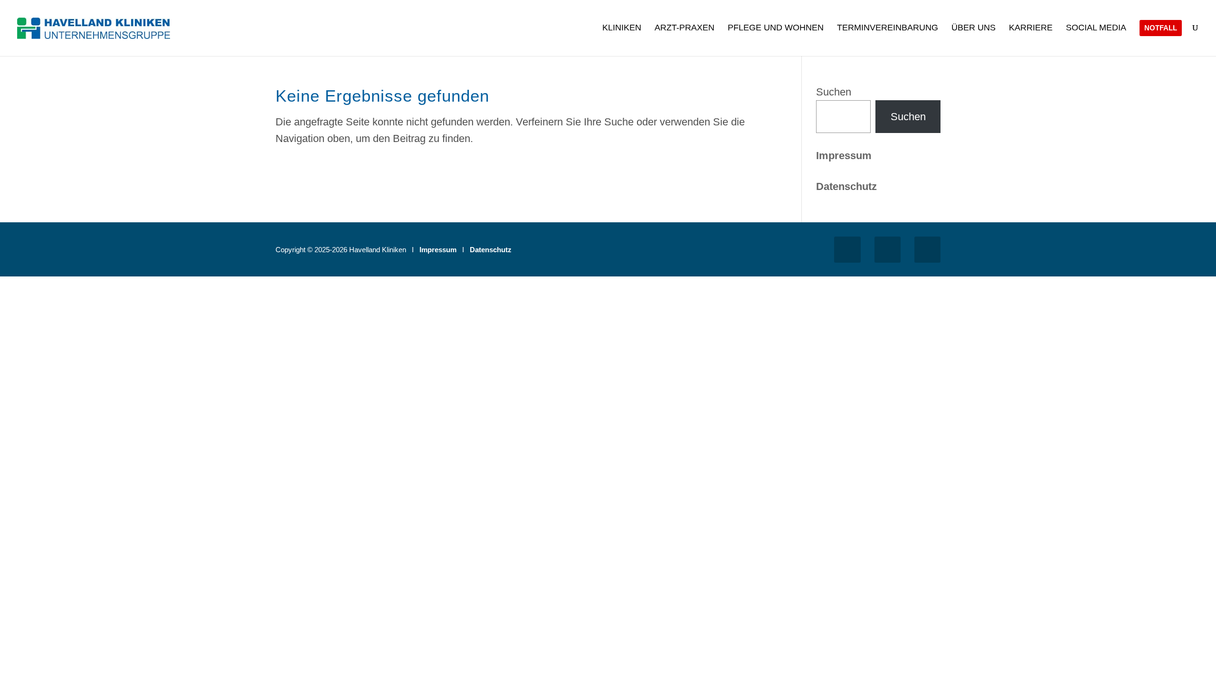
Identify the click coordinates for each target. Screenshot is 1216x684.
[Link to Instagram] (887, 250)
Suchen (833, 92)
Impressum (844, 156)
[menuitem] (621, 39)
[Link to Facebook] (847, 250)
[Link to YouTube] (927, 250)
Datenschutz (491, 250)
